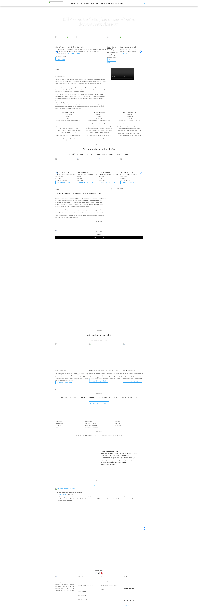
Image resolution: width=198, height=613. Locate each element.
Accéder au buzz (60, 60)
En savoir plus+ (111, 61)
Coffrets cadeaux (74, 53)
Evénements (86, 3)
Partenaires (102, 3)
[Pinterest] (102, 573)
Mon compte (142, 3)
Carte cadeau (99, 232)
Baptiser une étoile (86, 183)
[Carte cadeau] (59, 229)
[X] (99, 573)
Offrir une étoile (128, 183)
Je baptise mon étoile (65, 383)
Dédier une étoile (63, 183)
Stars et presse (94, 3)
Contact (122, 3)
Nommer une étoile (107, 183)
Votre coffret (79, 3)
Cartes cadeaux (110, 3)
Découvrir (125, 53)
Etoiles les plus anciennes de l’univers (69, 492)
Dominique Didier (61, 494)
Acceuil (73, 3)
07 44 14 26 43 (129, 588)
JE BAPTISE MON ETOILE (99, 403)
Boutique (117, 3)
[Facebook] (96, 573)
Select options (99, 237)
